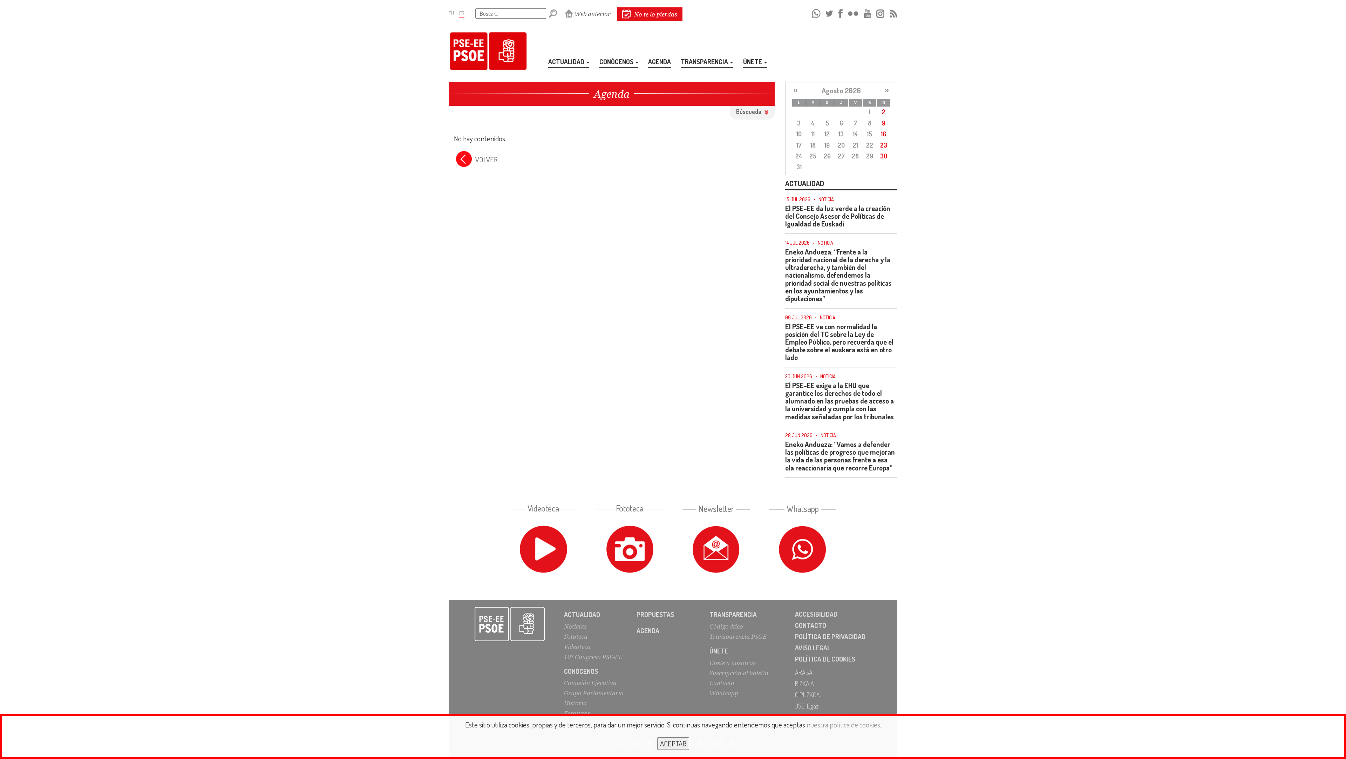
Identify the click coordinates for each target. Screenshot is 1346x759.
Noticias (575, 626)
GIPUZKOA (807, 695)
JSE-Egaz (806, 706)
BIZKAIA (804, 683)
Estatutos (577, 713)
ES (461, 13)
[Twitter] (829, 12)
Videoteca (577, 647)
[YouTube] (867, 12)
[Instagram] (880, 12)
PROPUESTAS (655, 614)
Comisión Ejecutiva (590, 683)
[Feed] (893, 12)
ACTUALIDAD (567, 61)
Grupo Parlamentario (594, 693)
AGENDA (659, 61)
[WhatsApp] (816, 12)
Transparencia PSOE (738, 636)
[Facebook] (840, 12)
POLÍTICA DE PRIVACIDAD (830, 636)
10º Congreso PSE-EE (593, 657)
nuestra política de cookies (843, 724)
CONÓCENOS (617, 61)
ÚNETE (753, 61)
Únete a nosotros (732, 663)
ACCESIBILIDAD (816, 614)
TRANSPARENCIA (705, 61)
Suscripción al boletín (738, 673)
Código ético (726, 626)
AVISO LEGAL (812, 648)
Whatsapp (723, 693)
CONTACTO (810, 625)
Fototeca (575, 636)
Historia (575, 703)
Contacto (721, 683)
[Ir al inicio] (509, 624)
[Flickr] (853, 12)
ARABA (804, 672)
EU (451, 13)
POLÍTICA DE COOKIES (825, 659)
